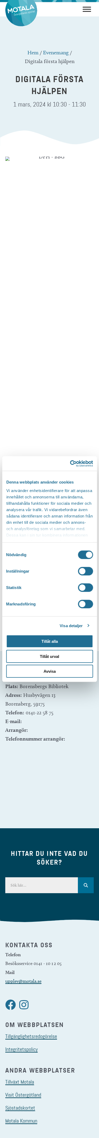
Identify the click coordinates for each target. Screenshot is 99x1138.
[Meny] (87, 9)
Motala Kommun (21, 1120)
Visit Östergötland (23, 1094)
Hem (33, 52)
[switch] (85, 571)
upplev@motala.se (23, 981)
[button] (10, 1004)
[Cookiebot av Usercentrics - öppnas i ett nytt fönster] (70, 463)
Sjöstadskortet (20, 1107)
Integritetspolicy (21, 1049)
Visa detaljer (71, 625)
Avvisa (50, 671)
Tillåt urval (49, 656)
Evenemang (56, 52)
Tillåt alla (49, 641)
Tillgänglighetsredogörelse (31, 1036)
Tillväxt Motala (19, 1081)
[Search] (86, 885)
